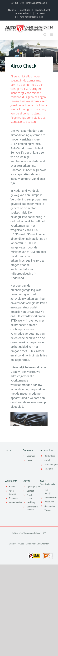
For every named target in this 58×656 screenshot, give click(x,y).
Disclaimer (30, 544)
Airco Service (12, 492)
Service (26, 481)
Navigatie (48, 469)
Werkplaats (11, 481)
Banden (12, 486)
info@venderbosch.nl (36, 3)
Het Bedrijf (47, 492)
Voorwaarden (43, 544)
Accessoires (46, 450)
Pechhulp (31, 502)
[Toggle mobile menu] (51, 34)
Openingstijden (31, 486)
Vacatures (48, 501)
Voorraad (31, 456)
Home (8, 450)
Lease (29, 460)
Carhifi (47, 460)
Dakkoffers (48, 456)
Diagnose (13, 498)
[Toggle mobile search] (45, 34)
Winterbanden (13, 502)
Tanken (47, 510)
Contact (30, 491)
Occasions (28, 450)
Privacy (21, 544)
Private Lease (30, 496)
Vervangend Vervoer (31, 508)
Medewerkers (48, 497)
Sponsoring (48, 506)
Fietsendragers (48, 464)
